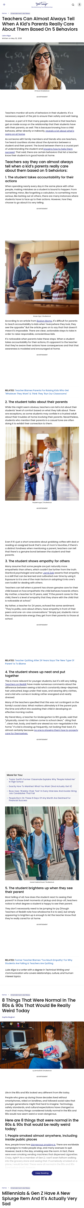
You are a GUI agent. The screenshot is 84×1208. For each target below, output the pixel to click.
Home (4, 13)
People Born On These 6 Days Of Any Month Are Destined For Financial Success (40, 799)
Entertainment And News (20, 13)
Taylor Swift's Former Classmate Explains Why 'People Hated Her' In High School (42, 780)
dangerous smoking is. (43, 1144)
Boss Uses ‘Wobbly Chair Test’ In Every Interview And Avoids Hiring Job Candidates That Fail (43, 792)
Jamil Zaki (48, 572)
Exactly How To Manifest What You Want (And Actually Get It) (40, 786)
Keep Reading (42, 1173)
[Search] (72, 4)
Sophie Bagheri (8, 1017)
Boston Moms (44, 320)
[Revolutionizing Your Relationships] (42, 4)
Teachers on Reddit (16, 684)
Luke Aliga (6, 36)
